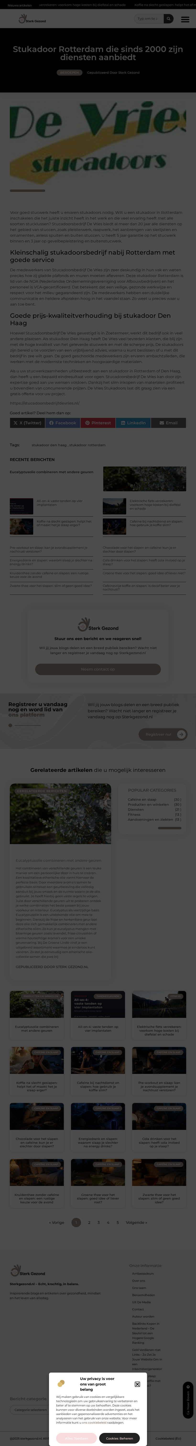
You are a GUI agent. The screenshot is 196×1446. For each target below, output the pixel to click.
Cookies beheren (119, 1438)
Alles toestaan (76, 1438)
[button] (137, 1384)
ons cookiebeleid (94, 1422)
